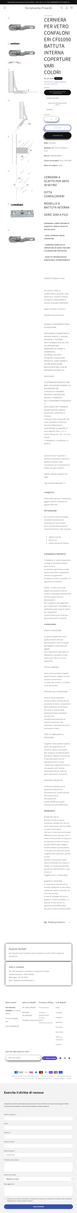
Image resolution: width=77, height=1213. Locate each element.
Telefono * (7, 1132)
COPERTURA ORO (53, 98)
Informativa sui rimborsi (48, 1076)
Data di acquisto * (10, 1151)
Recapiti (69, 1078)
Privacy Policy (44, 1007)
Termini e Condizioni (59, 1038)
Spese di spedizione (60, 82)
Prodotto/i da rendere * (12, 1160)
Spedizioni (59, 1022)
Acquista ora (58, 135)
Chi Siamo (59, 1027)
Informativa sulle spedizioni (44, 1078)
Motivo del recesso (10, 1175)
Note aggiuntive (9, 1184)
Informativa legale (59, 1078)
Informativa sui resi (45, 1023)
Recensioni (59, 1032)
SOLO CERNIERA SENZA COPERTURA (59, 93)
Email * (6, 1123)
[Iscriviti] (38, 1058)
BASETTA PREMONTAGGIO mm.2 (58, 104)
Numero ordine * (9, 1142)
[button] (4, 7)
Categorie (59, 1017)
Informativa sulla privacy (64, 1076)
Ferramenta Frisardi (21, 1076)
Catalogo (59, 1012)
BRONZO (50, 110)
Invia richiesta (38, 1206)
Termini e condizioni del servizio (44, 1015)
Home (58, 1007)
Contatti (58, 1044)
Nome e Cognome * (10, 1114)
